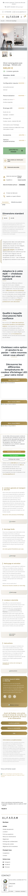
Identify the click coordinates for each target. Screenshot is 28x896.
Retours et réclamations (14, 728)
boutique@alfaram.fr (9, 474)
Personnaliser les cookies (14, 451)
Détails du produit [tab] (16, 202)
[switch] (5, 890)
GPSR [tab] (3, 204)
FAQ (14, 733)
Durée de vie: (7, 112)
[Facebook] (5, 696)
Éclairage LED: (7, 118)
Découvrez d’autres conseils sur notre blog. (14, 585)
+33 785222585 (11, 883)
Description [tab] (5, 202)
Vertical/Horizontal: (8, 87)
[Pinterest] (14, 696)
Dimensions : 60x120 (9, 75)
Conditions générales (14, 723)
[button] (21, 16)
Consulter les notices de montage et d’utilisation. (12, 663)
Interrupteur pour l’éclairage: (11, 125)
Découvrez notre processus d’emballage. (13, 514)
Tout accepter (14, 455)
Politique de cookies (14, 459)
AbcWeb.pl (23, 891)
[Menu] (8, 879)
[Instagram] (10, 696)
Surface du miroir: (8, 99)
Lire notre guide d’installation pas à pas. (13, 549)
